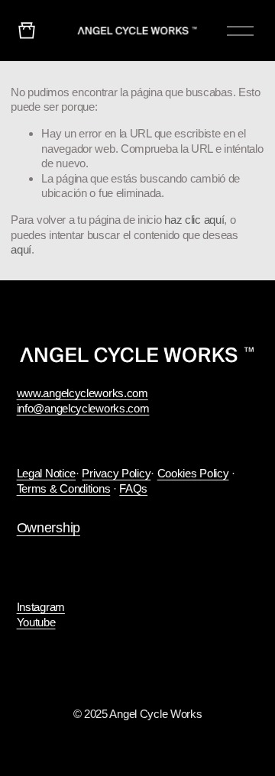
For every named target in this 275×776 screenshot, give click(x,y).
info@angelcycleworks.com (83, 408)
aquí (21, 249)
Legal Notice (46, 473)
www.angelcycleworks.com (82, 392)
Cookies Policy (193, 473)
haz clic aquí (194, 219)
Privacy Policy (116, 473)
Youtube (36, 622)
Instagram (41, 606)
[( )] (27, 30)
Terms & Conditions (64, 488)
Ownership (48, 527)
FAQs (133, 488)
